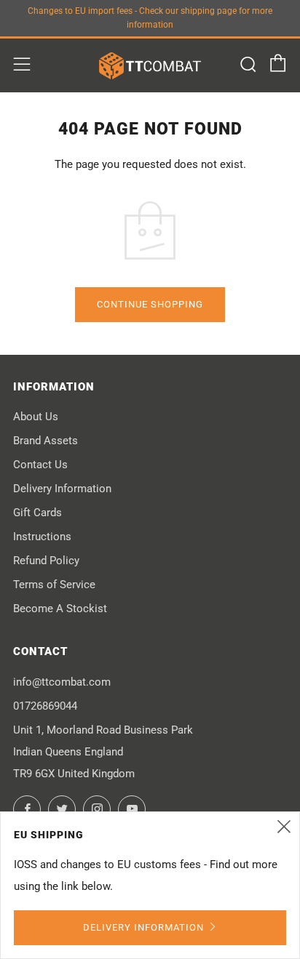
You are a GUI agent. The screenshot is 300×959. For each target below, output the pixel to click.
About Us (35, 416)
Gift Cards (37, 512)
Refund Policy (46, 560)
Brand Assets (45, 440)
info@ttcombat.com (62, 682)
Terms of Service (54, 584)
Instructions (42, 536)
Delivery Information (62, 488)
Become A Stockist (60, 608)
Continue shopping (150, 304)
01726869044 (45, 706)
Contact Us (40, 464)
